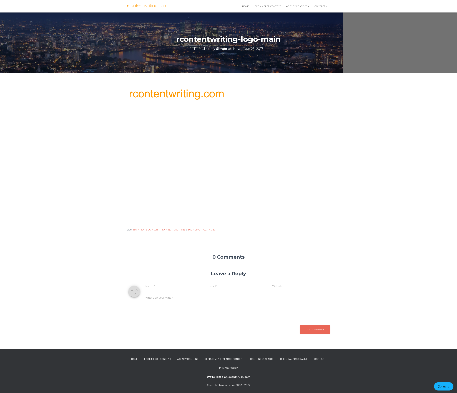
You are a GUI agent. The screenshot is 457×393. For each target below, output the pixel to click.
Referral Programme (294, 359)
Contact (320, 6)
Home (245, 6)
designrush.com (239, 377)
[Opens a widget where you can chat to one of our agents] (443, 386)
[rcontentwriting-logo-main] (218, 153)
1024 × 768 (209, 229)
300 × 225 (152, 229)
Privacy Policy (228, 368)
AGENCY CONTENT (296, 6)
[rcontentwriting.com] (147, 6)
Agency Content (188, 359)
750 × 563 (166, 229)
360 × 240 (194, 229)
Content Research (262, 359)
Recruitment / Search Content (224, 359)
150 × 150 (138, 229)
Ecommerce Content (268, 6)
